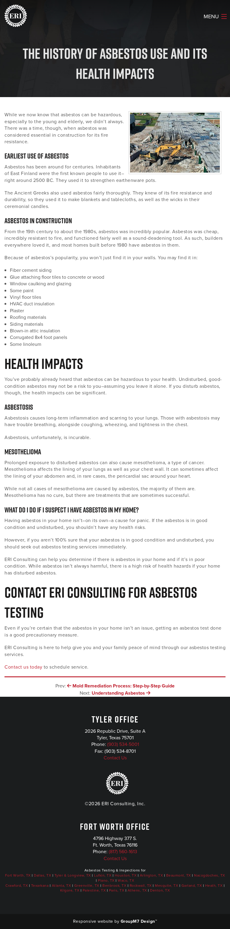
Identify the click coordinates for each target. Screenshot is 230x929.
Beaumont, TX (178, 875)
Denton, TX (160, 890)
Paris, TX (117, 890)
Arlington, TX (151, 875)
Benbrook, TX (114, 885)
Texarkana (40, 885)
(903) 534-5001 (123, 744)
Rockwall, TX (141, 885)
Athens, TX (137, 890)
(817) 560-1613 (123, 851)
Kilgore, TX (70, 890)
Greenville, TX (86, 885)
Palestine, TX (94, 890)
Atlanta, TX (61, 885)
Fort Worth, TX (18, 875)
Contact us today (23, 666)
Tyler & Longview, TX (73, 875)
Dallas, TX (42, 875)
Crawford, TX (16, 885)
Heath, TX (214, 885)
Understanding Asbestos (119, 693)
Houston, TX (126, 875)
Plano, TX (106, 880)
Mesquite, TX (166, 885)
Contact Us (115, 757)
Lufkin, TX (102, 875)
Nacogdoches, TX (209, 875)
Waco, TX (126, 880)
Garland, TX (191, 885)
